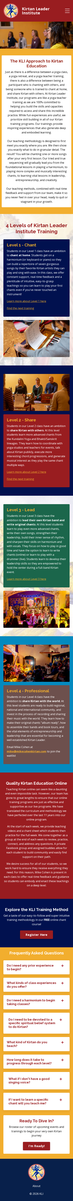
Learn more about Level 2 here (26, 472)
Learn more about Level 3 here (26, 579)
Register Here (36, 935)
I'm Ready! (36, 1146)
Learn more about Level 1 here (26, 301)
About (36, 1186)
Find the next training (20, 308)
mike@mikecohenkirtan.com (26, 751)
